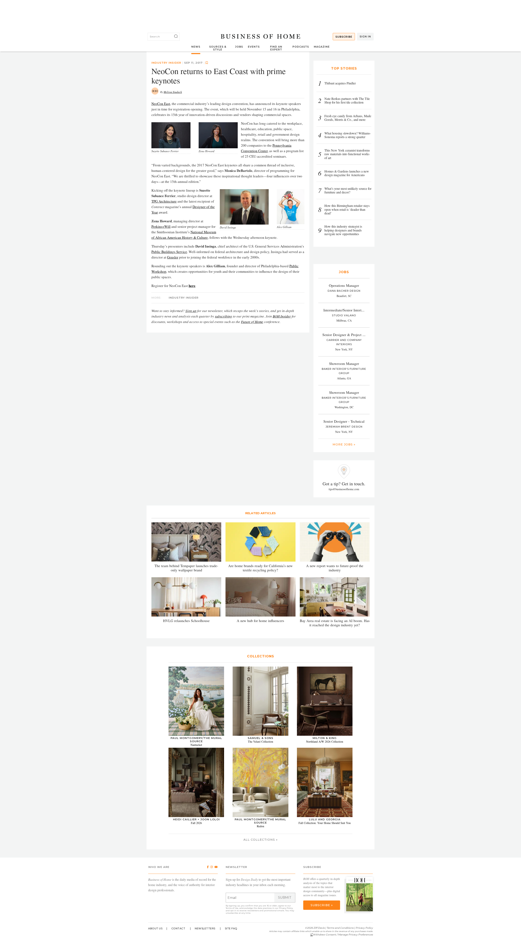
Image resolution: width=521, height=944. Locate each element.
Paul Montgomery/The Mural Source (196, 739)
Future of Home (252, 321)
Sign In (365, 36)
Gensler (172, 257)
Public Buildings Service (169, 251)
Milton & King (325, 738)
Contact (178, 928)
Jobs (239, 46)
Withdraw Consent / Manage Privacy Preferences (343, 934)
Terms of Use (232, 908)
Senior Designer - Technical (343, 421)
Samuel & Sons (260, 738)
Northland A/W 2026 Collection (324, 741)
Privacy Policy (286, 908)
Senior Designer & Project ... (344, 334)
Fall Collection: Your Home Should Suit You (325, 823)
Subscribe (343, 36)
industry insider (166, 62)
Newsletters (205, 928)
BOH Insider (282, 316)
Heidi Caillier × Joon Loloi (196, 819)
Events (254, 46)
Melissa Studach (173, 92)
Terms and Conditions (340, 927)
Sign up (190, 310)
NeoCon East (160, 103)
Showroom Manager (344, 363)
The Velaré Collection (260, 741)
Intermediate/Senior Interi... (343, 310)
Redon (260, 826)
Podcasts (300, 46)
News (195, 46)
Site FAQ (231, 928)
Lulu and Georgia (324, 819)
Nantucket (196, 745)
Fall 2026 (196, 823)
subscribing (223, 316)
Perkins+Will (161, 226)
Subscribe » (322, 905)
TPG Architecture (164, 201)
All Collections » (260, 839)
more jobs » (344, 444)
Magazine (322, 46)
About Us (155, 928)
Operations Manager (344, 285)
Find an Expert (276, 48)
